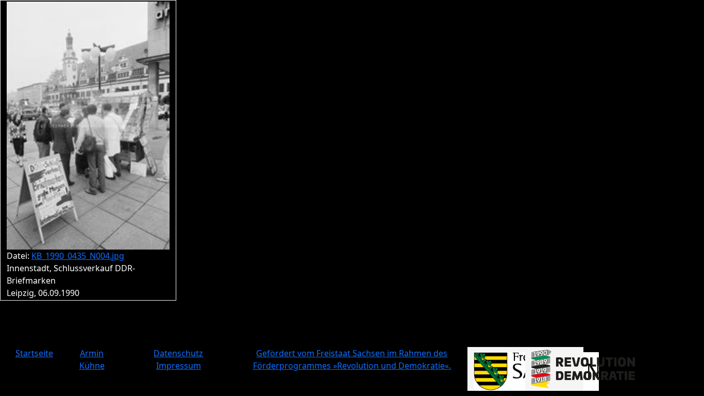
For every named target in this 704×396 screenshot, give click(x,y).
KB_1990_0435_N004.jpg (77, 255)
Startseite (34, 353)
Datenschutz (178, 353)
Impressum (178, 365)
